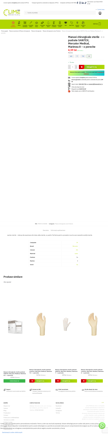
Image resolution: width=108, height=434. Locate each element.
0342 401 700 (82, 84)
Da (77, 264)
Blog (5, 410)
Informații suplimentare (58, 230)
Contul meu (100, 9)
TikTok (58, 413)
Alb (77, 250)
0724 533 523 (39, 410)
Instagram (59, 410)
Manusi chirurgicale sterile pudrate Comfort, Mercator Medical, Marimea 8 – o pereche (92, 371)
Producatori (7, 413)
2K (77, 242)
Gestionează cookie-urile (9, 432)
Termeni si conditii (9, 420)
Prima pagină (4, 31)
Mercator (75, 246)
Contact (6, 415)
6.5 (71, 56)
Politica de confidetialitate (11, 417)
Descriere (46, 230)
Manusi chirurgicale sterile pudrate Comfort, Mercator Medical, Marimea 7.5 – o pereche (40, 371)
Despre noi (7, 406)
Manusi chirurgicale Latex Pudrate (52, 31)
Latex (76, 253)
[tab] (46, 229)
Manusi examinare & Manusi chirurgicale (19, 31)
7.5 (83, 56)
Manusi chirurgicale (36, 31)
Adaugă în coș (92, 67)
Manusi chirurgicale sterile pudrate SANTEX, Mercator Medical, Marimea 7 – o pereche (66, 371)
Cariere (6, 408)
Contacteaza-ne (14, 381)
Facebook (59, 406)
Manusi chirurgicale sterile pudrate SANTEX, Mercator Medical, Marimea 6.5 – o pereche (15, 373)
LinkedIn (58, 408)
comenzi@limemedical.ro (95, 84)
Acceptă (19, 432)
